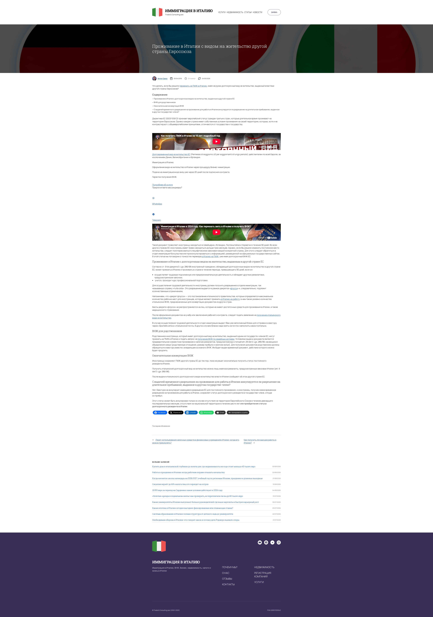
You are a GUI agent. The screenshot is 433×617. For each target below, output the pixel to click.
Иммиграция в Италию (189, 10)
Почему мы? (229, 567)
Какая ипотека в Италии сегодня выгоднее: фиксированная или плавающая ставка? (192, 508)
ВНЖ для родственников (165, 102)
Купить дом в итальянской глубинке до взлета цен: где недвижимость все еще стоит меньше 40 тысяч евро (203, 466)
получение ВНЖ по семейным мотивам (216, 339)
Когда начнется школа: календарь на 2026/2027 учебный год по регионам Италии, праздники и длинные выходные (207, 478)
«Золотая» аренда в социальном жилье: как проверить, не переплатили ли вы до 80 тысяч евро (197, 496)
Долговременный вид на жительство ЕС (171, 154)
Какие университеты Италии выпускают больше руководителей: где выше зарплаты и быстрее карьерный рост (205, 502)
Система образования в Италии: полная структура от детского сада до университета (192, 514)
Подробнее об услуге (162, 184)
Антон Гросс (162, 78)
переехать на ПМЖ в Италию (193, 85)
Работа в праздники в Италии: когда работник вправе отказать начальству (188, 472)
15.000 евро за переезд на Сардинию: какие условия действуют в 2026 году (187, 490)
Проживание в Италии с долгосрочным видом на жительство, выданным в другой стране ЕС (194, 98)
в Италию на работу (230, 299)
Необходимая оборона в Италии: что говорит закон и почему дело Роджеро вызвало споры (195, 520)
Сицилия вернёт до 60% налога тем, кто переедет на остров (180, 484)
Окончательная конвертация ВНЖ (169, 106)
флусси (233, 288)
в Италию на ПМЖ (210, 256)
